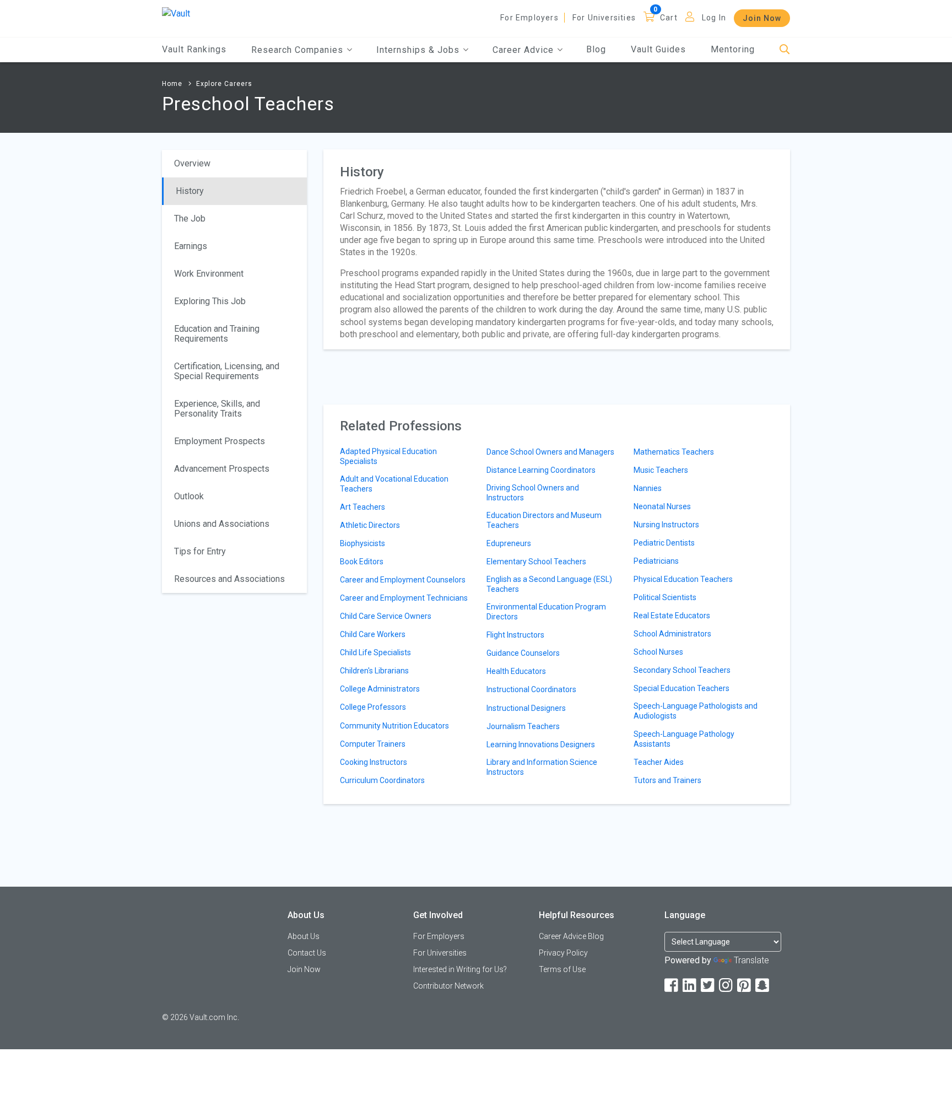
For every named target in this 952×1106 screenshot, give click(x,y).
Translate (751, 960)
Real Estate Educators (672, 615)
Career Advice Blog (571, 936)
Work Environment (209, 273)
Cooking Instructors (373, 762)
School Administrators (672, 633)
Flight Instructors (515, 634)
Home (172, 84)
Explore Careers (224, 84)
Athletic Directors (370, 525)
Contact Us (307, 952)
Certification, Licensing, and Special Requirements (226, 371)
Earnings (190, 246)
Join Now (762, 18)
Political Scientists (665, 597)
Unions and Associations (221, 524)
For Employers (529, 17)
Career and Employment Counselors (403, 579)
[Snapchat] (763, 985)
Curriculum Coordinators (382, 780)
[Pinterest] (745, 985)
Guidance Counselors (523, 653)
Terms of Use (562, 969)
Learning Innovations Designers (540, 744)
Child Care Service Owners (385, 616)
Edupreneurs (508, 543)
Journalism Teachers (523, 726)
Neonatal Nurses (662, 506)
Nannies (648, 488)
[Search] (785, 50)
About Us (304, 936)
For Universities (604, 17)
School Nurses (658, 652)
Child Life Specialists (375, 652)
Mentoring (733, 49)
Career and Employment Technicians (404, 598)
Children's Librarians (374, 670)
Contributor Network (448, 985)
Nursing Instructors (666, 524)
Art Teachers (362, 507)
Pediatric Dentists (664, 542)
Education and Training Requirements (216, 333)
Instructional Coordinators (531, 689)
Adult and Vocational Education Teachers (394, 483)
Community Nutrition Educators (394, 725)
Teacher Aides (659, 762)
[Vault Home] (176, 13)
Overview (192, 163)
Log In (714, 17)
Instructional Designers (526, 708)
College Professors (373, 707)
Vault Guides (658, 49)
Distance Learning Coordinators (541, 470)
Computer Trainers (372, 744)
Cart (669, 17)
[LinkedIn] (690, 985)
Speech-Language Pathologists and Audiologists (696, 711)
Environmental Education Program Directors (546, 611)
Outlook (189, 496)
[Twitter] (708, 985)
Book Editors (361, 561)
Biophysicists (362, 543)
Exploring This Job (210, 301)
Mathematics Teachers (674, 451)
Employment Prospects (219, 441)
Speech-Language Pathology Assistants (684, 739)
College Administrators (380, 688)
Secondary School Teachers (682, 670)
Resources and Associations (229, 579)
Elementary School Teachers (536, 561)
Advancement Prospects (221, 468)
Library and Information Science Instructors (541, 767)
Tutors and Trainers (667, 780)
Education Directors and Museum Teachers (544, 520)
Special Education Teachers (681, 688)
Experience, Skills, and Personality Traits (217, 408)
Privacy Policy (563, 952)
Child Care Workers (372, 634)
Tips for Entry (200, 551)
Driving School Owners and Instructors (532, 492)
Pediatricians (656, 561)
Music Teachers (661, 470)
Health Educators (516, 671)
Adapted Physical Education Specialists (388, 456)
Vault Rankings (194, 49)
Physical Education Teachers (683, 579)
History (190, 191)
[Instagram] (726, 985)
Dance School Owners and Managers (550, 451)
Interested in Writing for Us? (460, 969)
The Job (189, 218)
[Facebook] (672, 985)
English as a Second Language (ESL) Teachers (549, 584)
